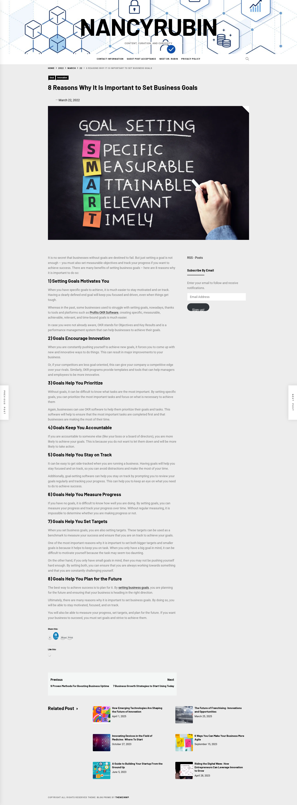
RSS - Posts (195, 257)
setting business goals (133, 587)
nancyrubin (148, 26)
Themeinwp (122, 797)
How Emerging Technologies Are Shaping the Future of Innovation (137, 709)
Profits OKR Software (104, 312)
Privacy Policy (190, 59)
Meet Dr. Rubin (169, 59)
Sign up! (198, 309)
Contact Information (110, 59)
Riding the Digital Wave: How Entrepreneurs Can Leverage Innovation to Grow (219, 767)
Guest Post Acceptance (141, 59)
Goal (52, 77)
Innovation (62, 77)
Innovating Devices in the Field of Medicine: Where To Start (132, 737)
